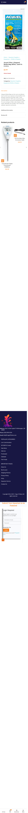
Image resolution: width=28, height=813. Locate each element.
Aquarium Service (6, 481)
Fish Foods (4, 459)
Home (5, 57)
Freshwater (4, 454)
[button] (2, 160)
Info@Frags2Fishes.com (9, 435)
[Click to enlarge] (4, 50)
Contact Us (4, 484)
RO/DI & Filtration (15, 59)
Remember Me (7, 527)
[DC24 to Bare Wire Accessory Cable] (20, 131)
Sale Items (4, 448)
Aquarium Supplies (14, 57)
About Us (3, 467)
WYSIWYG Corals (6, 445)
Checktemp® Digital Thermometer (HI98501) (7, 165)
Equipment (6, 59)
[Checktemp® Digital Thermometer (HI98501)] (7, 143)
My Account (4, 470)
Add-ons (3, 451)
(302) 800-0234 (8, 432)
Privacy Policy (5, 475)
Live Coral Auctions (6, 442)
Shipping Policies (5, 472)
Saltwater (3, 456)
